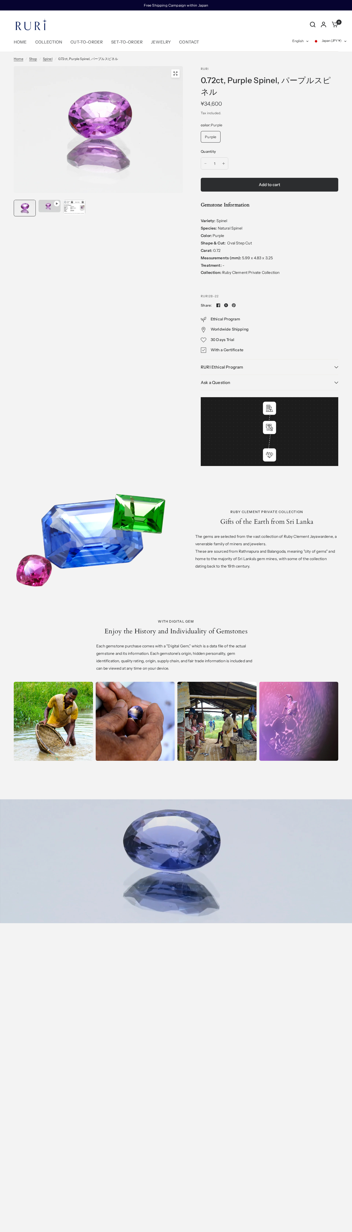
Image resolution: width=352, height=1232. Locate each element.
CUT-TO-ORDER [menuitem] (86, 42)
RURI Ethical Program (222, 367)
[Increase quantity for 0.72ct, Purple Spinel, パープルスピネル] (223, 163)
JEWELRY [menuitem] (161, 42)
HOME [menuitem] (20, 42)
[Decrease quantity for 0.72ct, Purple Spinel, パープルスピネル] (205, 163)
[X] (226, 305)
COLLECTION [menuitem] (48, 42)
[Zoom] (175, 73)
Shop (33, 59)
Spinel (48, 59)
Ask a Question (215, 382)
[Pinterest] (233, 305)
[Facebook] (218, 305)
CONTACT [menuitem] (189, 42)
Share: (206, 305)
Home (18, 59)
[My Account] (323, 24)
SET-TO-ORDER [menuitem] (127, 42)
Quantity (208, 151)
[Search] (312, 24)
